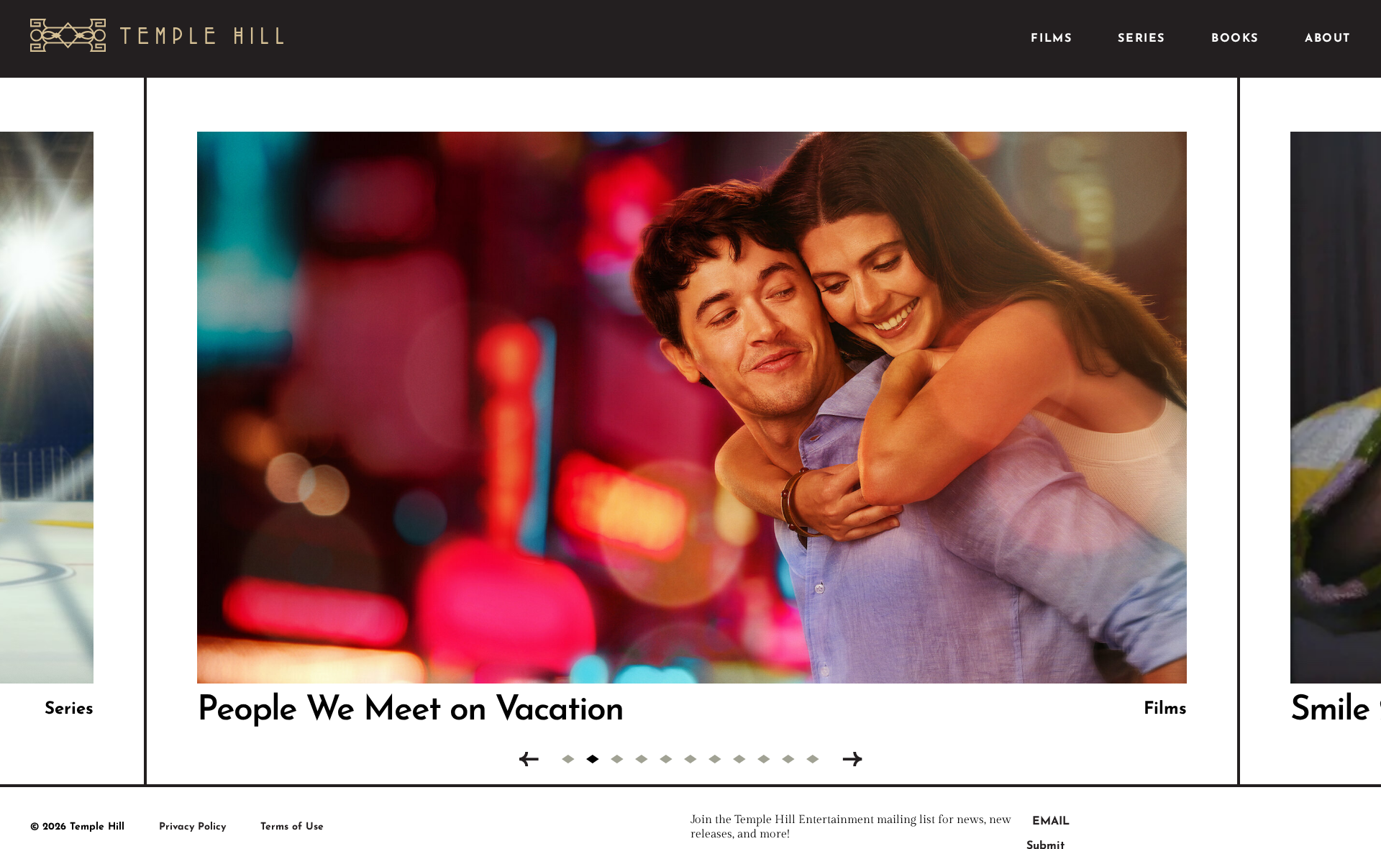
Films (1051, 39)
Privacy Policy (192, 827)
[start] (529, 759)
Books (1235, 39)
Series (1141, 39)
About (1328, 39)
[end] (852, 759)
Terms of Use (292, 827)
